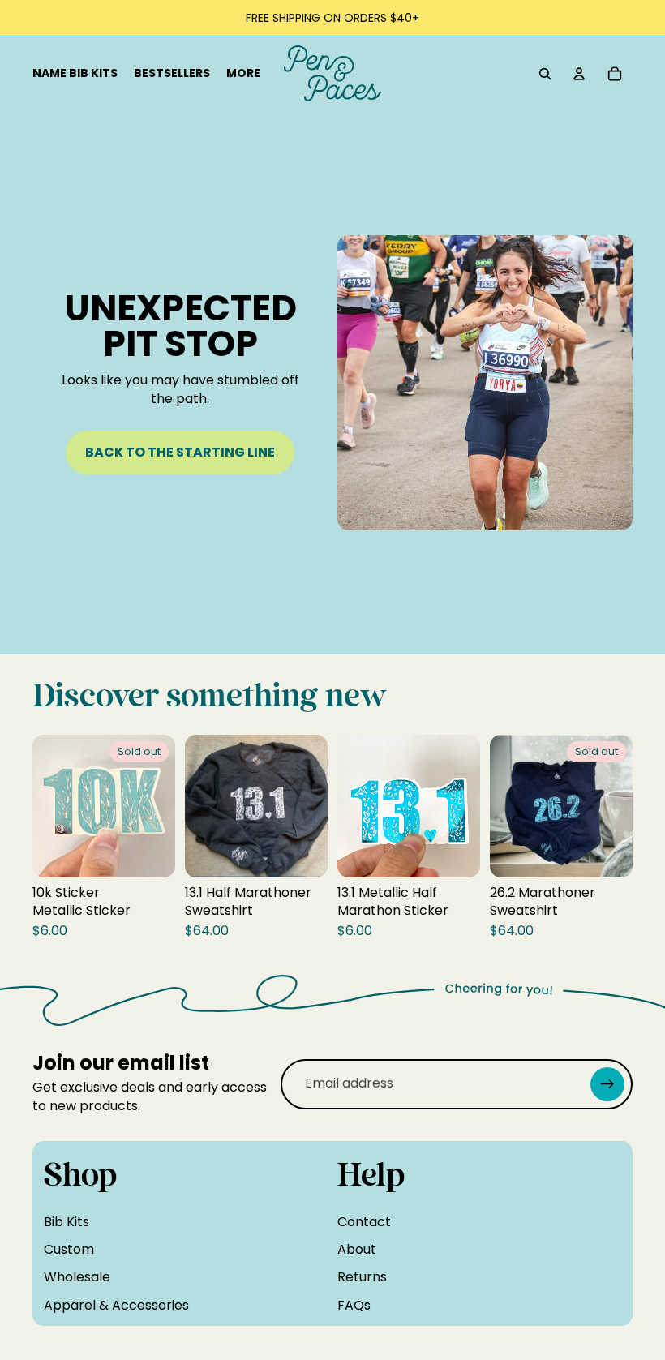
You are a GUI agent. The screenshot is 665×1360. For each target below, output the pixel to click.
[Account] (579, 74)
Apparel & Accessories (116, 1305)
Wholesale (77, 1277)
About (356, 1249)
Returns (362, 1277)
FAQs (354, 1305)
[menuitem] (243, 73)
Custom (69, 1249)
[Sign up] (607, 1084)
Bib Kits (66, 1221)
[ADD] (302, 852)
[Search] (545, 74)
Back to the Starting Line (180, 452)
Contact (364, 1221)
